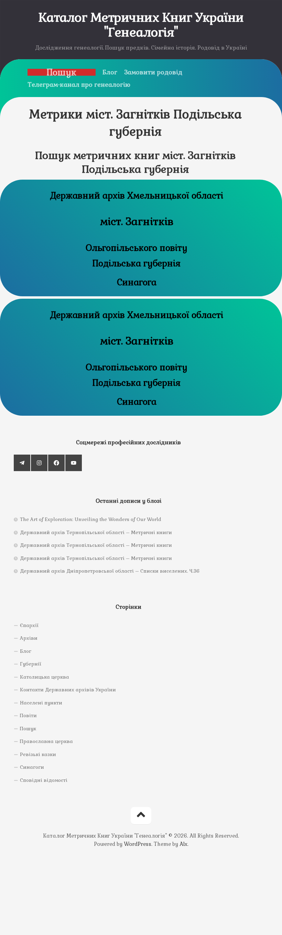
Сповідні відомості (43, 780)
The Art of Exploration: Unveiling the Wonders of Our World (90, 519)
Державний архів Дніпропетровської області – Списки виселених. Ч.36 (109, 571)
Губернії (30, 664)
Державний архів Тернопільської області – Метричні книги (96, 532)
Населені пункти (41, 703)
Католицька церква (44, 677)
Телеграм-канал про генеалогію (79, 84)
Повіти (28, 715)
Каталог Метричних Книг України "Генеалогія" (141, 25)
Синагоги (32, 767)
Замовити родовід (153, 72)
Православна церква (46, 741)
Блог (109, 72)
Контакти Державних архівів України (68, 690)
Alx (183, 844)
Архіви (28, 638)
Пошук (61, 72)
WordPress (137, 844)
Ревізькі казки (38, 754)
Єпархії (29, 625)
